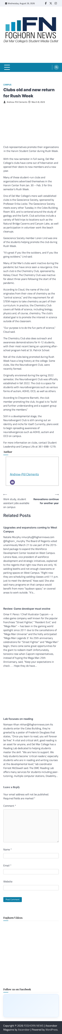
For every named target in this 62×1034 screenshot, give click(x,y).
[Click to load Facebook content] (31, 1005)
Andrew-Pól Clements (17, 102)
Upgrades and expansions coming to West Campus (30, 529)
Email (7, 865)
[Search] (56, 67)
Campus (7, 84)
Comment (9, 806)
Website (7, 881)
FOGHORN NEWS (33, 1026)
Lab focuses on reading (18, 718)
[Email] (12, 482)
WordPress (51, 1030)
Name (7, 849)
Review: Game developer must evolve (26, 608)
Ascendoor (24, 1030)
